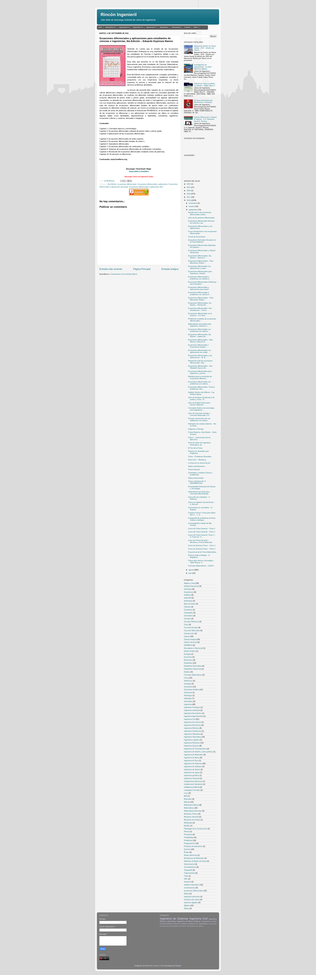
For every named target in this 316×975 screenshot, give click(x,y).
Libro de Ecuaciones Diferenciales (201, 218)
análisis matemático (191, 885)
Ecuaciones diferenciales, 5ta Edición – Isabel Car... (199, 335)
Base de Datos (189, 604)
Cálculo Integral (190, 639)
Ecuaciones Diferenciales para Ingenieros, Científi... (200, 272)
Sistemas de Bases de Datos (195, 861)
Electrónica (188, 660)
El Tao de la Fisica (195, 448)
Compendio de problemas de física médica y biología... (201, 519)
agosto (191, 570)
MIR (185, 796)
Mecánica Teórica (191, 814)
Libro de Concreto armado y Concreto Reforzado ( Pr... (199, 414)
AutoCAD (187, 598)
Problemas (188, 840)
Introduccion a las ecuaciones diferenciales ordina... (199, 213)
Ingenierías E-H (124, 27)
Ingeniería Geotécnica (192, 731)
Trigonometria (189, 873)
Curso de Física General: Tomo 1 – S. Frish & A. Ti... (202, 536)
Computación (205, 921)
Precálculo (188, 834)
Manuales (188, 799)
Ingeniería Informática (192, 737)
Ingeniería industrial (191, 778)
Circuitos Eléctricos (191, 622)
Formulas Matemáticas (193, 675)
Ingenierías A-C (110, 27)
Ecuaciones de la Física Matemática (202, 552)
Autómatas (188, 601)
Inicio (100, 27)
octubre (192, 206)
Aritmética (188, 589)
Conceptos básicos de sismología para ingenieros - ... (201, 409)
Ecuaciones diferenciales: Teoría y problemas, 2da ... (201, 388)
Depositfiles (134, 171)
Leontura (155, 966)
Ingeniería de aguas (192, 772)
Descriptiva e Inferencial (193, 648)
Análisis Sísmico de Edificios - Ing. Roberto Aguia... (201, 393)
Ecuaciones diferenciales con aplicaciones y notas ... (199, 267)
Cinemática (188, 616)
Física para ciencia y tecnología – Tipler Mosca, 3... (201, 561)
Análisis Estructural (191, 586)
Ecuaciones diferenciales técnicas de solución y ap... (201, 222)
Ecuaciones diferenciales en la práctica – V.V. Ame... (200, 314)
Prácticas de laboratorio (193, 846)
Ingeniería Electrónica (192, 725)
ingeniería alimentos (192, 897)
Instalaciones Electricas (193, 781)
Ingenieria (188, 704)
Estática (187, 672)
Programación (189, 843)
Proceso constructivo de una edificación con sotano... (199, 419)
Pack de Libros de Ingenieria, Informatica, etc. (199, 444)
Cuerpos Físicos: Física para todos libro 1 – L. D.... (201, 514)
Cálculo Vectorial (190, 642)
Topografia (188, 870)
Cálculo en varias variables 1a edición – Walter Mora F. (205, 84)
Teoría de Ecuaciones (196, 237)
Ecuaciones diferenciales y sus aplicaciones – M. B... (200, 356)
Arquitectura (188, 592)
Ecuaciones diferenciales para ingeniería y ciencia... (200, 372)
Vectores (187, 882)
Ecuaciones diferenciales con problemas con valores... (199, 330)
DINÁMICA (188, 645)
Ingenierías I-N (138, 27)
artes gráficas (199, 926)
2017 (189, 197)
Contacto (187, 27)
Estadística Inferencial (192, 669)
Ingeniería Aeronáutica (193, 713)
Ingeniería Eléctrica (191, 728)
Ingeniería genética (191, 775)
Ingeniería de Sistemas (193, 763)
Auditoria (187, 595)
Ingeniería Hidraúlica (192, 734)
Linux (186, 793)
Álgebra (187, 905)
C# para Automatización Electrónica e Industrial (203, 101)
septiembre (193, 210)
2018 (189, 194)
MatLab (187, 802)
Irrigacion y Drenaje (195, 429)
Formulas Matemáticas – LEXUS (201, 566)
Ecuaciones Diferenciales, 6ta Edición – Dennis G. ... (199, 257)
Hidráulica (188, 698)
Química (187, 849)
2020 (189, 190)
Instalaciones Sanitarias (193, 784)
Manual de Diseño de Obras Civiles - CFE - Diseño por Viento (205, 48)
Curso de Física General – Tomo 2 (201, 529)
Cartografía (188, 613)
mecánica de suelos (191, 900)
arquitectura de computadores (198, 924)
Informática (188, 701)
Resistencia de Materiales (194, 858)
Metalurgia (188, 823)
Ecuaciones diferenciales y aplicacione (153, 184)
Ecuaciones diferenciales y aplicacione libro (146, 187)
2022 (189, 184)
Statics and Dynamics (196, 466)
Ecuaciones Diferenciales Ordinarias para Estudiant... (202, 283)
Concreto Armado (191, 627)
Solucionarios (176, 27)
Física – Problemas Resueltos (199, 456)
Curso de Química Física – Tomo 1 (201, 545)
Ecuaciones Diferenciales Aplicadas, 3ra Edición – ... (202, 246)
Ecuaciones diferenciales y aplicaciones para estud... (199, 288)
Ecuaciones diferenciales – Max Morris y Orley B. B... (200, 341)
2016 (189, 200)
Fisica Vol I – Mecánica (197, 460)
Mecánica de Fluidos (192, 820)
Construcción (189, 633)
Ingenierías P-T (151, 27)
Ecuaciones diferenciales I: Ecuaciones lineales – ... (198, 346)
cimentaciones (189, 888)
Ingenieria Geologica (192, 707)
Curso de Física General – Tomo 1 (201, 532)
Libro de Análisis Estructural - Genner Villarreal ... (199, 404)
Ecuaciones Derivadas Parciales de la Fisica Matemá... (202, 241)
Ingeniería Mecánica (192, 743)
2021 (189, 187)
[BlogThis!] (124, 181)
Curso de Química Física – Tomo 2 (201, 549)
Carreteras (188, 610)
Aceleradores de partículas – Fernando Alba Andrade (199, 493)
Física (186, 678)
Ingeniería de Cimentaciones (195, 749)
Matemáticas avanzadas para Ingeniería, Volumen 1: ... (199, 325)
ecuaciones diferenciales (127, 184)
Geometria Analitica (191, 689)
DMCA (196, 27)
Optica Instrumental (195, 478)
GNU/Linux (188, 681)
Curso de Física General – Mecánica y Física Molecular (200, 541)
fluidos (186, 894)
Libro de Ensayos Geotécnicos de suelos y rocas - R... (201, 398)
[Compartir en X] (126, 181)
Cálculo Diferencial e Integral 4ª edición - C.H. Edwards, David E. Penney (205, 119)
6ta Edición (112, 184)
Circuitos (187, 619)
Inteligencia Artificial (191, 787)
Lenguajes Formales (192, 790)
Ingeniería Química (191, 746)
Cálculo (187, 636)
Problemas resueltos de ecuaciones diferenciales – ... (202, 320)
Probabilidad (189, 837)
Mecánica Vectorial (191, 817)
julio (190, 573)
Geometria (188, 687)
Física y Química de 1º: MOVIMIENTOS (197, 482)
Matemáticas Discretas (193, 811)
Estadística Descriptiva (193, 666)
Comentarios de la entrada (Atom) (123, 274)
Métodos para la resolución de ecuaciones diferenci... (200, 377)
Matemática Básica (191, 805)
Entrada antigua (169, 269)
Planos (186, 831)
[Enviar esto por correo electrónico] (121, 181)
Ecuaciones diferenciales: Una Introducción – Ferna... (200, 309)
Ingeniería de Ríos (191, 761)
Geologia (187, 684)
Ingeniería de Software (193, 766)
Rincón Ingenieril (119, 14)
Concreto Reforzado (192, 630)
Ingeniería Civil (190, 719)
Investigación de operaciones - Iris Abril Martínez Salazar (202, 67)
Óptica (186, 908)
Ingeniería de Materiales (193, 755)
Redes (186, 852)
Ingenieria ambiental (192, 710)
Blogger (178, 966)
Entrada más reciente (110, 269)
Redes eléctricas (190, 855)
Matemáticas (164, 27)
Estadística (188, 663)
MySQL (187, 826)
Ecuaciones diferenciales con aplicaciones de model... (199, 351)
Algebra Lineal (189, 583)
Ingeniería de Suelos (192, 769)
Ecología (187, 654)
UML (186, 879)
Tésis (186, 876)
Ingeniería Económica (192, 722)
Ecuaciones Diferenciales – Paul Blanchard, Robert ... (200, 262)
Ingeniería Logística (191, 740)
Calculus (187, 607)
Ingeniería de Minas (191, 758)
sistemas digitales (191, 902)
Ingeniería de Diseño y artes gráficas (198, 752)
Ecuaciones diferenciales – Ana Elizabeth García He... (200, 367)
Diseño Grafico (190, 651)
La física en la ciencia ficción (199, 463)
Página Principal (141, 269)
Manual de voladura (180, 924)
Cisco (186, 624)
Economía (188, 657)
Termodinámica (190, 867)
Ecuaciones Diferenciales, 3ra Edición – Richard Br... (199, 304)
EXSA (170, 926)
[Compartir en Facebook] (128, 181)
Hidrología (188, 695)
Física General (194, 469)
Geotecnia (188, 692)
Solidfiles (145, 171)
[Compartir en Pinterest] (131, 181)
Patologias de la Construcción (195, 829)
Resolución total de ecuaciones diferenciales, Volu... (200, 362)
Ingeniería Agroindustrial (193, 716)
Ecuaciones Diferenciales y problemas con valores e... (199, 278)
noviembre (193, 203)
